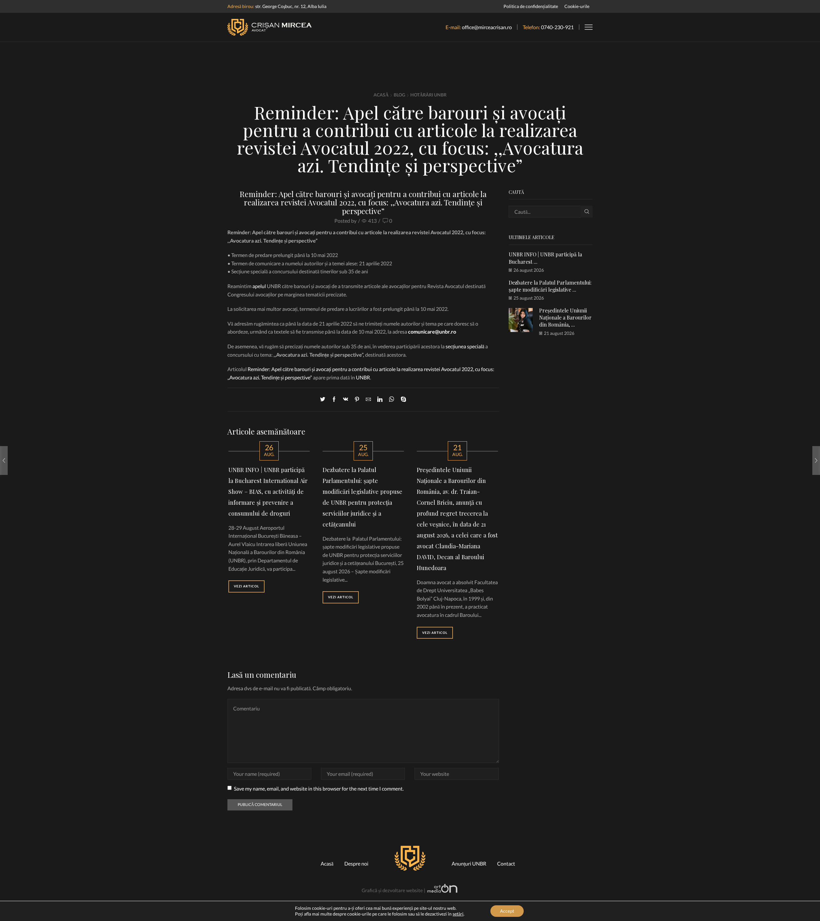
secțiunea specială (465, 346)
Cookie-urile (576, 6)
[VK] (345, 399)
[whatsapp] (392, 399)
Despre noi (356, 863)
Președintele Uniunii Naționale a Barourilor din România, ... (565, 317)
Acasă (381, 94)
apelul (259, 286)
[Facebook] (334, 399)
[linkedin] (380, 399)
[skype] (402, 399)
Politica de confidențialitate (531, 6)
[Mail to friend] (368, 399)
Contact (506, 863)
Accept (507, 911)
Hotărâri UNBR (428, 94)
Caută (587, 212)
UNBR (363, 377)
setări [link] (458, 914)
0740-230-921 (557, 27)
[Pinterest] (357, 399)
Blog (399, 94)
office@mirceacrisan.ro (487, 27)
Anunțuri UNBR (469, 863)
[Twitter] (324, 399)
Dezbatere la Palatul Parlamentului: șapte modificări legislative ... (550, 286)
